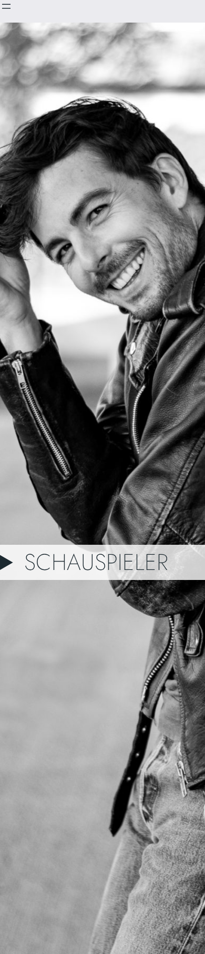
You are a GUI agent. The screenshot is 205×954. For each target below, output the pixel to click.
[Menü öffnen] (6, 6)
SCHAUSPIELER (96, 562)
